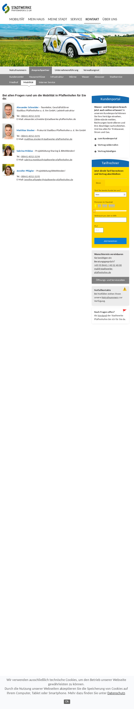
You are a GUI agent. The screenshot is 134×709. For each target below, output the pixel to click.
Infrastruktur (57, 77)
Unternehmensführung (66, 70)
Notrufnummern (17, 70)
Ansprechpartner (41, 70)
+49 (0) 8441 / (108, 265)
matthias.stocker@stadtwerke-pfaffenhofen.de (48, 139)
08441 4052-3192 (30, 116)
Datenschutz (116, 693)
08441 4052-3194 (30, 156)
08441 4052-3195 (30, 176)
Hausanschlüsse (37, 77)
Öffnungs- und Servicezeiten (110, 280)
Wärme (73, 77)
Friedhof (13, 82)
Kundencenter (16, 77)
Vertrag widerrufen (108, 145)
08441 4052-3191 (30, 136)
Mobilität (28, 82)
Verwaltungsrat (91, 70)
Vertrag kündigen (107, 151)
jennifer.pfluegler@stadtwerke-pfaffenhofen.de (48, 180)
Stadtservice (116, 77)
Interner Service (47, 82)
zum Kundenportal (107, 138)
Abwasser (99, 77)
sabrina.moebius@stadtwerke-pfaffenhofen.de (48, 160)
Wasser (85, 77)
